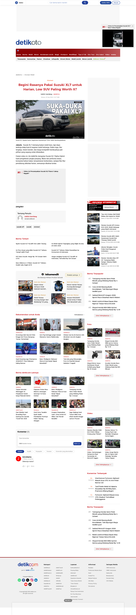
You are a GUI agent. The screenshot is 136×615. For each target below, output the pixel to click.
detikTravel (59, 567)
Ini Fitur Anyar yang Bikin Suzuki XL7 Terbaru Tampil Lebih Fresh (31, 251)
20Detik (58, 581)
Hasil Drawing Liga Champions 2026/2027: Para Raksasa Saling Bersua (26, 361)
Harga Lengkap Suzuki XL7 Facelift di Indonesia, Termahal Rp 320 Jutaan (64, 257)
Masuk (116, 3)
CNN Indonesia (110, 567)
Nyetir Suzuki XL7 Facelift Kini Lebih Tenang (31, 243)
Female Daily (110, 578)
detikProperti (48, 589)
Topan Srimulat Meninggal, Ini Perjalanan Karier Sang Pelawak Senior (23, 393)
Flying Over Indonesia (77, 591)
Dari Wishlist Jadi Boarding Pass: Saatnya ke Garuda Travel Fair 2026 (22, 415)
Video (107, 54)
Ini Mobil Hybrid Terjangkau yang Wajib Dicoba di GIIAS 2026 (68, 244)
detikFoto (59, 583)
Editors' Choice (99, 59)
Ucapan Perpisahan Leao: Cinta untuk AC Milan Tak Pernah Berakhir (59, 415)
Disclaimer (91, 586)
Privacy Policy (92, 583)
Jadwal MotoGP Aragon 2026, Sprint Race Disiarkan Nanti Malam (106, 296)
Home (19, 54)
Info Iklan (91, 581)
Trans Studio (74, 583)
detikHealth (59, 573)
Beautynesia (110, 575)
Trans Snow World (76, 581)
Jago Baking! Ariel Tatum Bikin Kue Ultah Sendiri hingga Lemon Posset (76, 415)
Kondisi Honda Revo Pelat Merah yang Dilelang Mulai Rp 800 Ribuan (112, 366)
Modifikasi (73, 54)
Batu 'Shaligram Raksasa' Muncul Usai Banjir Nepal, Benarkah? (48, 361)
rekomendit (74, 596)
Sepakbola (47, 583)
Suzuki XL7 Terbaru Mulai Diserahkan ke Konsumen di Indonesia (65, 251)
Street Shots (65, 59)
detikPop (59, 589)
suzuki (29, 227)
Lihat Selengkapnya (102, 315)
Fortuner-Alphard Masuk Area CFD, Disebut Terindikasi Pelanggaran (107, 497)
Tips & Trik (82, 54)
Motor (36, 54)
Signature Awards (76, 578)
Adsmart (73, 573)
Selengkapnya (78, 314)
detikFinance (47, 573)
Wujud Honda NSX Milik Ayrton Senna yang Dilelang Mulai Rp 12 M (106, 309)
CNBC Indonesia (111, 570)
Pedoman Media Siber (95, 570)
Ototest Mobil (29, 75)
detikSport (47, 581)
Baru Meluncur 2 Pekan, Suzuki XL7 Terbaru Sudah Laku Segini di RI (31, 264)
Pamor (39, 59)
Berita (25, 54)
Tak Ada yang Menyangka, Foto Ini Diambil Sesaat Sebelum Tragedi (72, 361)
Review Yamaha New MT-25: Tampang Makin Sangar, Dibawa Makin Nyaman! (110, 261)
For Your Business (76, 594)
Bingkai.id (73, 586)
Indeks (113, 54)
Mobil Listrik (76, 59)
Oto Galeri (100, 54)
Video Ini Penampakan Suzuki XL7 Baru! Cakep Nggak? (119, 26)
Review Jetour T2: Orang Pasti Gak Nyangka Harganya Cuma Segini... (111, 433)
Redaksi (90, 567)
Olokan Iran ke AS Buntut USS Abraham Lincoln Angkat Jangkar (73, 337)
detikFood (59, 570)
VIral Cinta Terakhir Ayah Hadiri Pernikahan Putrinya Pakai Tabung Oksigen (41, 416)
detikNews (47, 567)
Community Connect (77, 599)
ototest (37, 227)
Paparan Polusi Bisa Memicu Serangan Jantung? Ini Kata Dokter (41, 393)
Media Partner (92, 578)
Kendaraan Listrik (46, 54)
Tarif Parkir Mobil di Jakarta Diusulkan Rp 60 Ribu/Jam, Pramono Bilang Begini (106, 489)
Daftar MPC (106, 3)
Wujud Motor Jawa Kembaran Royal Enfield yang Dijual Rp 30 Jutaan (93, 366)
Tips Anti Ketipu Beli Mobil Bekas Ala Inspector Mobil (110, 215)
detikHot (46, 578)
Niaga (57, 54)
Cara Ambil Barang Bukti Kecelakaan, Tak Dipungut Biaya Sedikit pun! (105, 289)
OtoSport (64, 54)
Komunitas (31, 59)
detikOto (19, 75)
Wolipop (58, 575)
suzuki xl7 (20, 227)
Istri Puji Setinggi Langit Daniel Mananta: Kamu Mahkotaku (50, 336)
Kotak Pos (91, 575)
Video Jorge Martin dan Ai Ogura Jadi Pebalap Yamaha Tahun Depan (111, 455)
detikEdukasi (47, 570)
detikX (58, 578)
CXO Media (109, 581)
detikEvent (74, 575)
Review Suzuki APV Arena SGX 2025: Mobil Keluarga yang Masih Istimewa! (110, 227)
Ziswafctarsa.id (75, 589)
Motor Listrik (87, 59)
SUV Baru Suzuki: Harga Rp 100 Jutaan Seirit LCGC (31, 257)
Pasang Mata (74, 570)
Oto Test (91, 54)
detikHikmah (59, 586)
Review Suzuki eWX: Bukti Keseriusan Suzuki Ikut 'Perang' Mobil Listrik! (110, 238)
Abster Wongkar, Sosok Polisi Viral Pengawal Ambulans (109, 249)
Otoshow (46, 59)
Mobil (31, 54)
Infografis (55, 59)
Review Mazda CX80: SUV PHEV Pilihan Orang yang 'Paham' (94, 432)
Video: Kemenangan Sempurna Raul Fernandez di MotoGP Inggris (94, 455)
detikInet (46, 575)
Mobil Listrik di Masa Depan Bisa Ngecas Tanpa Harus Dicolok (104, 302)
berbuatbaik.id (75, 567)
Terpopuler (21, 59)
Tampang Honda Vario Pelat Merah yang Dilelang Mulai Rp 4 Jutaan (76, 393)
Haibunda (109, 573)
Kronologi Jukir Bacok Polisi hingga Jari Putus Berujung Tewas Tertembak (25, 337)
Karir (89, 573)
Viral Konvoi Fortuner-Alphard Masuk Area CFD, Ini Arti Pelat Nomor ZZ (107, 480)
